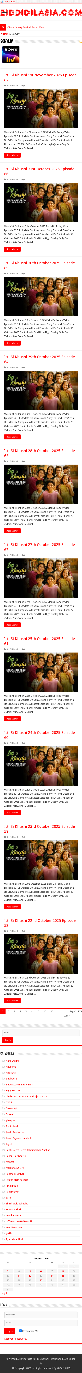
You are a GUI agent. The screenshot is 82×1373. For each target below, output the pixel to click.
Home (6, 33)
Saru (8, 1197)
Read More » (12, 155)
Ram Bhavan (12, 1191)
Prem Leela (12, 1185)
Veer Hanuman (14, 1227)
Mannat (10, 1161)
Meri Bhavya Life (15, 1167)
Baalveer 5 (11, 1078)
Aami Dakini (12, 1060)
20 (44, 1011)
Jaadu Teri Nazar (15, 1132)
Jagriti (9, 1144)
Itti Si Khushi (13, 85)
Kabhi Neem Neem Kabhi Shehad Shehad (28, 1150)
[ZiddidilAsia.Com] (41, 12)
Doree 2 (10, 1114)
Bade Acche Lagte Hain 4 (19, 1084)
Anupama (11, 1066)
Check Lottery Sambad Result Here (25, 27)
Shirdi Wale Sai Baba (17, 1203)
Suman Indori (13, 1209)
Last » (67, 1015)
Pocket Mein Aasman (17, 1179)
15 (63, 1275)
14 (52, 1275)
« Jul (4, 1293)
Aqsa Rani (70, 1358)
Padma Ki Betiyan (15, 1173)
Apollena (11, 1072)
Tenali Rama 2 (13, 1215)
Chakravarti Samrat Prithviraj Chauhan (26, 1096)
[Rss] (40, 1363)
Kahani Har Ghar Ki (16, 1156)
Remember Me (30, 1331)
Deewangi (11, 1108)
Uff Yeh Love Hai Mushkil (19, 1221)
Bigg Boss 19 (13, 1090)
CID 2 (9, 1102)
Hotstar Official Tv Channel (34, 1358)
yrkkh (9, 1233)
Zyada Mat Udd (14, 1239)
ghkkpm (10, 1120)
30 (52, 1011)
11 (19, 1275)
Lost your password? (15, 1338)
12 (30, 1275)
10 (37, 1011)
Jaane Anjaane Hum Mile (19, 1138)
